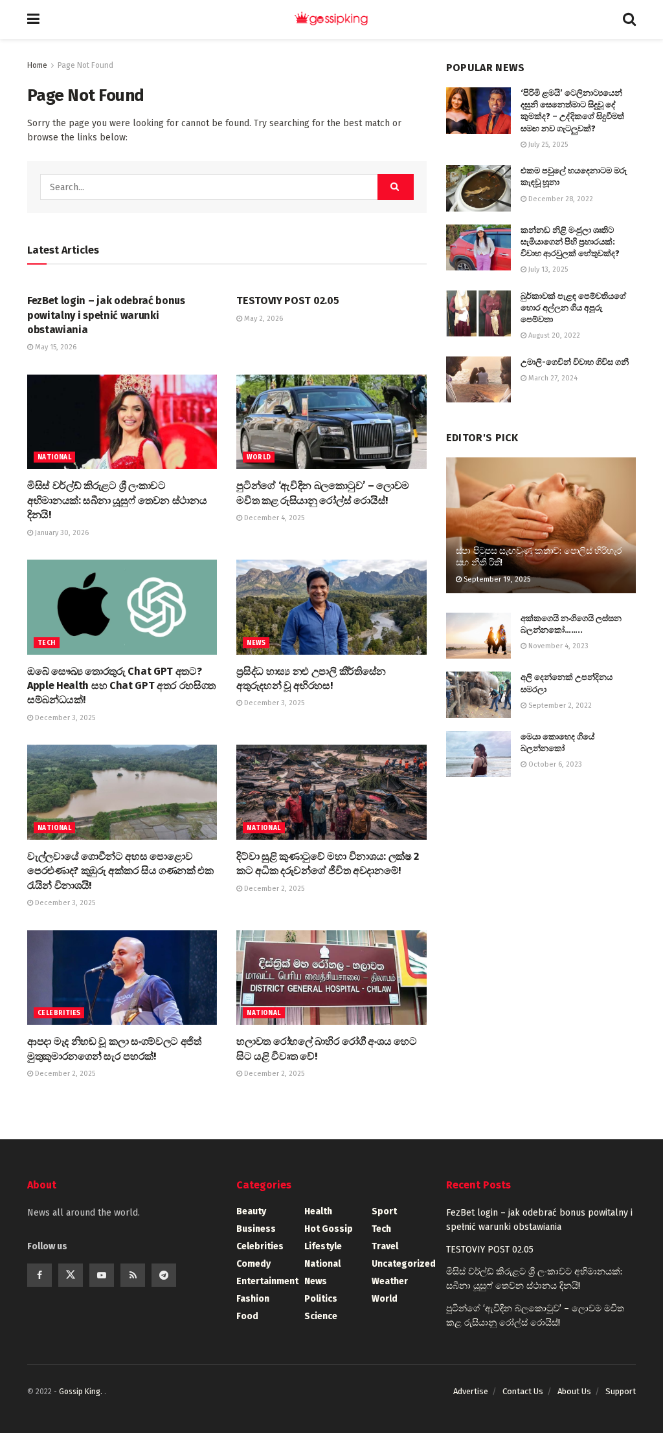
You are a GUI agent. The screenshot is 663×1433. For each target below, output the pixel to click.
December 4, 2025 (273, 518)
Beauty (251, 1211)
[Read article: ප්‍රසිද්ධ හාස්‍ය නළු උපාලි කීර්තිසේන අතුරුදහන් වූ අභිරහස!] (331, 607)
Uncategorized (404, 1263)
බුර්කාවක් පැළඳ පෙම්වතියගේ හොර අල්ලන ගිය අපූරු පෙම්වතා (573, 307)
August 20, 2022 (553, 335)
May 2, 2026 (262, 318)
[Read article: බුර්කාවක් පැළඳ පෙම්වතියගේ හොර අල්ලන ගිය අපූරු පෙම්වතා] (478, 313)
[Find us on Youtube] (101, 1275)
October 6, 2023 (554, 764)
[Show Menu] (33, 19)
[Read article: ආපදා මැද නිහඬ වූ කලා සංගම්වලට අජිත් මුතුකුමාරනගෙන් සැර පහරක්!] (122, 977)
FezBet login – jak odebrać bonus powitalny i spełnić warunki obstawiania (106, 315)
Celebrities (59, 1013)
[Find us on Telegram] (164, 1275)
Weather (390, 1281)
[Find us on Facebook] (39, 1275)
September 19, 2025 (496, 579)
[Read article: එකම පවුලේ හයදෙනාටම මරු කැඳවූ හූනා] (478, 188)
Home (37, 65)
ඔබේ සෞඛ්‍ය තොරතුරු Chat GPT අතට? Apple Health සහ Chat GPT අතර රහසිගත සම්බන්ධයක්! (121, 685)
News (256, 643)
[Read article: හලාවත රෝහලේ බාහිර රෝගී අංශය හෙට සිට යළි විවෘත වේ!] (331, 977)
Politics (320, 1298)
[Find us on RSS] (132, 1275)
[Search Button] (629, 19)
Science (320, 1316)
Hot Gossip (328, 1228)
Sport (384, 1211)
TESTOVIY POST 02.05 (287, 300)
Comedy (253, 1263)
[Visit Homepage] (331, 19)
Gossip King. (81, 1391)
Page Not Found (85, 65)
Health (318, 1211)
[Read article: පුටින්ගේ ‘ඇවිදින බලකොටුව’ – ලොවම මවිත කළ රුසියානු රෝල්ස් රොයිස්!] (331, 422)
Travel (385, 1246)
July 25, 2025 (547, 144)
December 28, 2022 (559, 199)
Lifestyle (323, 1246)
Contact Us (522, 1391)
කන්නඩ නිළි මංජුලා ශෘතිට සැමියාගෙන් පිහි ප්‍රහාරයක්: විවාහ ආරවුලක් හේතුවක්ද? (570, 241)
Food (247, 1316)
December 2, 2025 (273, 888)
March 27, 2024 (552, 378)
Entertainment (267, 1281)
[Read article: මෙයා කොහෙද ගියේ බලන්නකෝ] (478, 754)
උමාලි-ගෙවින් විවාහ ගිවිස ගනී (575, 362)
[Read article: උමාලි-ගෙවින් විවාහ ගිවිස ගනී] (478, 379)
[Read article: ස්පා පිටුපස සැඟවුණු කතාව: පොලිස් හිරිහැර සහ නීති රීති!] (541, 525)
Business (256, 1228)
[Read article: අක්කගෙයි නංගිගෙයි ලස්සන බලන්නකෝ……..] (478, 636)
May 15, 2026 (54, 347)
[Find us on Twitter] (70, 1275)
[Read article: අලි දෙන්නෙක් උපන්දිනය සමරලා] (478, 695)
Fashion (252, 1298)
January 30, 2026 (61, 533)
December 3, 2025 (64, 718)
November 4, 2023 (557, 646)
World (259, 457)
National (54, 457)
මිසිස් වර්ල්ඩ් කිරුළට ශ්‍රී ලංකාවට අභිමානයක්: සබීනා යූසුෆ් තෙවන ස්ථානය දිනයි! (117, 500)
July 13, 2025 (547, 269)
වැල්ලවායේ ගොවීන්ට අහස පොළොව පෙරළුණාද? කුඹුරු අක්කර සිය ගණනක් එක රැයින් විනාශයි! (120, 871)
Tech (47, 643)
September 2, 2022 (559, 705)
